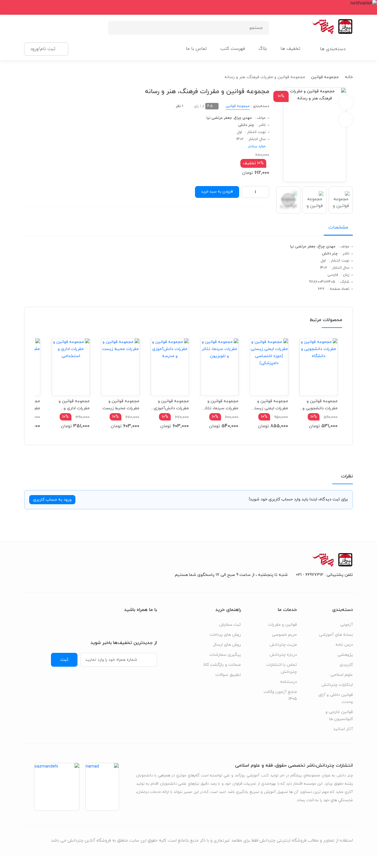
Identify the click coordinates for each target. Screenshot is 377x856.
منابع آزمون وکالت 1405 (280, 695)
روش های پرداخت (225, 635)
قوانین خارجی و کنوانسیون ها (339, 715)
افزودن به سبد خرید (217, 191)
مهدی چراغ (243, 118)
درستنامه (288, 682)
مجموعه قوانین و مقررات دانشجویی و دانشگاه (320, 404)
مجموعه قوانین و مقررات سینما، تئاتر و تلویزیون (220, 404)
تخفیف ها (290, 49)
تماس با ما (196, 49)
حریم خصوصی (284, 635)
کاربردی (346, 665)
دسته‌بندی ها (332, 49)
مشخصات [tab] (338, 227)
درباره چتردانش (283, 655)
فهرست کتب (232, 49)
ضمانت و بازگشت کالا (222, 665)
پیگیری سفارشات (225, 655)
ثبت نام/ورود (42, 49)
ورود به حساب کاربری (52, 499)
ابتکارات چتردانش (337, 685)
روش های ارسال (227, 645)
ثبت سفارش (230, 624)
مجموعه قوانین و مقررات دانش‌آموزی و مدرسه (171, 404)
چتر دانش (246, 125)
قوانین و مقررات (282, 624)
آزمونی (346, 624)
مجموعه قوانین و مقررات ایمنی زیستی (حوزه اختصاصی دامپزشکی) (269, 404)
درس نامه (344, 645)
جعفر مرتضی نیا (219, 118)
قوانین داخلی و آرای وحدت (335, 698)
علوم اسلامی (341, 675)
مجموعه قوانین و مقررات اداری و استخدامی (74, 404)
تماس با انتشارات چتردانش (281, 668)
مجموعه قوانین (325, 77)
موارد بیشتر (257, 146)
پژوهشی (345, 655)
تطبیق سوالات (228, 675)
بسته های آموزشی (336, 635)
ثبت (64, 659)
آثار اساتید (343, 729)
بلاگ (263, 49)
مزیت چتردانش (283, 645)
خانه (349, 77)
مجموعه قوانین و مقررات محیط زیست (120, 404)
